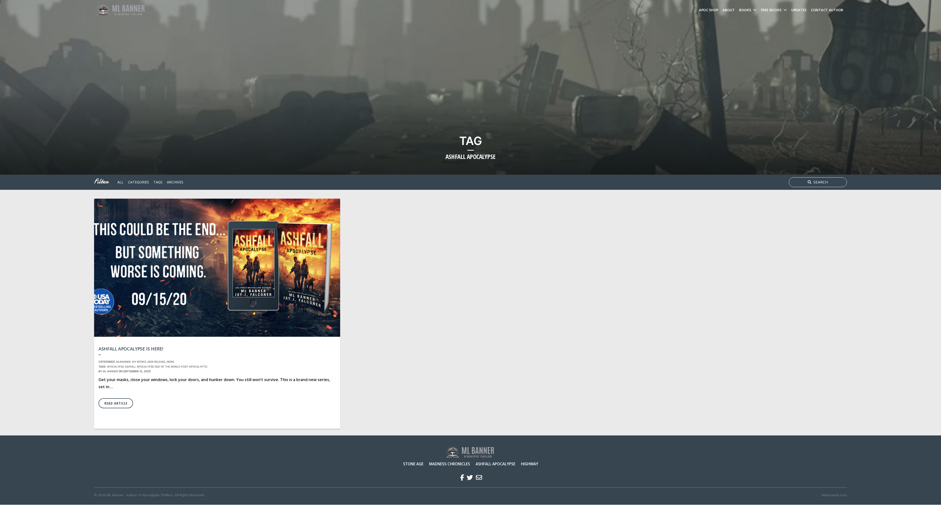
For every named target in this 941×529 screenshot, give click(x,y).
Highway (529, 463)
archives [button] (175, 182)
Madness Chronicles (449, 463)
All (120, 182)
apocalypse (115, 366)
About (728, 10)
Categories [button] (138, 182)
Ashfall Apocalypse (495, 463)
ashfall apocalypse (139, 366)
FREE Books (771, 10)
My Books (139, 361)
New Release (156, 361)
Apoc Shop (708, 10)
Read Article (115, 403)
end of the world (167, 366)
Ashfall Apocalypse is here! (131, 349)
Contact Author (827, 10)
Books (745, 10)
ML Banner (110, 371)
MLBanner (123, 361)
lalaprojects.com (834, 495)
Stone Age (413, 463)
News (170, 361)
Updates (798, 10)
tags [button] (157, 182)
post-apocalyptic (194, 366)
